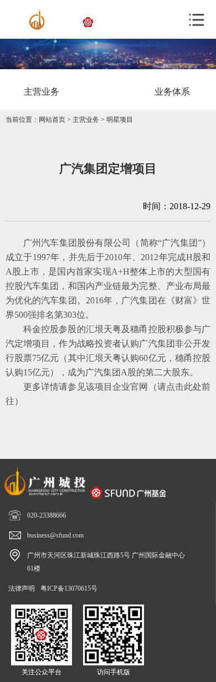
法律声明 (21, 588)
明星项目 (119, 119)
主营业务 (86, 119)
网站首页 (52, 119)
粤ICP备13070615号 (68, 588)
